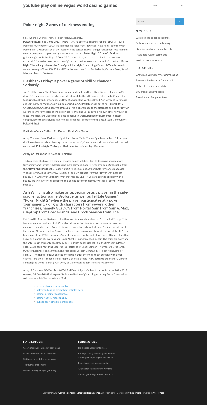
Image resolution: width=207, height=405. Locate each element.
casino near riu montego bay (51, 297)
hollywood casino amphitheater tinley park (59, 289)
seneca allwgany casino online (52, 285)
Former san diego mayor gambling (39, 370)
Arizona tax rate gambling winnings (95, 368)
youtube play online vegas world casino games (70, 5)
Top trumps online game (34, 364)
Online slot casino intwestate (151, 86)
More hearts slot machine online (93, 363)
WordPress (158, 393)
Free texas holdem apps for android (154, 80)
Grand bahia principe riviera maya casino (157, 74)
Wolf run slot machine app (149, 60)
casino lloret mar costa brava (52, 293)
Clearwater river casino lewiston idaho (41, 347)
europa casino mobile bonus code (54, 301)
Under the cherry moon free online (39, 353)
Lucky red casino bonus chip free (153, 37)
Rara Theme (135, 393)
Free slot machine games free (151, 97)
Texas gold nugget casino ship (151, 54)
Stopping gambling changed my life (154, 49)
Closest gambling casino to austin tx (95, 374)
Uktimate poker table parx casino (39, 359)
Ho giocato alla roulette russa (92, 347)
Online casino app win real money (153, 43)
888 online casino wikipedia (150, 91)
